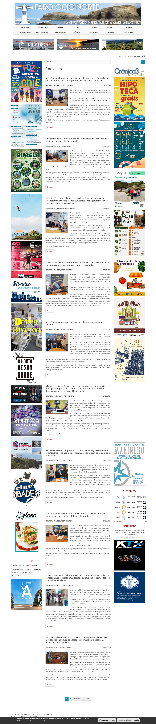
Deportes (111, 27)
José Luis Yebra (24, 566)
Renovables (37, 569)
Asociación (27, 576)
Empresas (128, 32)
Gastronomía (42, 32)
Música (77, 32)
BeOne (61, 146)
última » (87, 699)
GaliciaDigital (47, 714)
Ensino (71, 396)
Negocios (71, 208)
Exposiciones (25, 32)
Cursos (94, 27)
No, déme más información (128, 720)
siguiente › (77, 699)
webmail (27, 714)
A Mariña (57, 396)
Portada (25, 27)
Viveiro (56, 208)
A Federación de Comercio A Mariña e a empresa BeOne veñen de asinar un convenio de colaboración (76, 140)
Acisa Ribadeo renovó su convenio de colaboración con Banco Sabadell (74, 323)
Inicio (49, 62)
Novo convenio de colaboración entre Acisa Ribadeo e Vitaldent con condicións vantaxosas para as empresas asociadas (77, 263)
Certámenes (42, 27)
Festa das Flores (18, 569)
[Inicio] (78, 14)
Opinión (94, 32)
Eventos (128, 27)
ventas (28, 569)
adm (21, 714)
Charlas (59, 27)
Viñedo (14, 566)
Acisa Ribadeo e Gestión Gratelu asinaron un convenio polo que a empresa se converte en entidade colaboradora (76, 514)
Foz (55, 647)
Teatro (111, 32)
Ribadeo (57, 85)
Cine (77, 27)
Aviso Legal (15, 714)
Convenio (69, 85)
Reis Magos (70, 647)
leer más (50, 127)
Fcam (56, 146)
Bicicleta (35, 566)
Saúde (71, 585)
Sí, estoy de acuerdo (107, 720)
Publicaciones (59, 32)
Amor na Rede (17, 576)
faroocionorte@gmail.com (129, 537)
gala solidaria (25, 572)
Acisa (63, 85)
